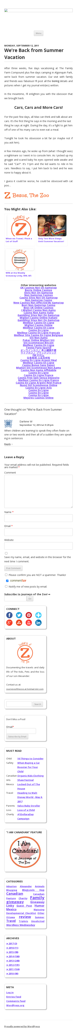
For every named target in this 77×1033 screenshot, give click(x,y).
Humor (39, 906)
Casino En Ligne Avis (38, 387)
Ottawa (10, 917)
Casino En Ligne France (38, 375)
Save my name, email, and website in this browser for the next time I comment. (37, 559)
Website (9, 540)
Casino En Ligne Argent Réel (38, 360)
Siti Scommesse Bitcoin (38, 342)
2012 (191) (13, 965)
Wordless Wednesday (20, 925)
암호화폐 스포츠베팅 (38, 357)
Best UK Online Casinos (38, 307)
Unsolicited (37, 921)
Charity (23, 898)
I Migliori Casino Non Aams (38, 310)
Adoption (11, 886)
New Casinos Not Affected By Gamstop (38, 302)
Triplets (23, 921)
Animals (39, 886)
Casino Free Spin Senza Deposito (38, 377)
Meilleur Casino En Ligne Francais (38, 332)
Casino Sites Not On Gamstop (39, 297)
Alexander (26, 886)
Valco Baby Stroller (28, 805)
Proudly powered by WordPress (22, 1026)
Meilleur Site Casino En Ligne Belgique (38, 335)
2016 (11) (12, 947)
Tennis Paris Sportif (38, 347)
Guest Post (24, 905)
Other (40, 913)
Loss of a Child (26, 810)
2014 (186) (13, 956)
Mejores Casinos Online (38, 397)
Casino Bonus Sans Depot (38, 365)
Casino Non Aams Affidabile (38, 370)
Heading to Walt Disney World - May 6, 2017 (30, 797)
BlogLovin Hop (33, 890)
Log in (10, 992)
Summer (39, 917)
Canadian (14, 893)
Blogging (11, 890)
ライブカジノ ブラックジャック (38, 352)
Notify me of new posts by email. (28, 586)
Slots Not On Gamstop (38, 292)
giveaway (15, 901)
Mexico (11, 909)
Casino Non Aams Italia (39, 312)
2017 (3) (11, 943)
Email (8, 526)
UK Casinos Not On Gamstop (38, 287)
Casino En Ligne (38, 330)
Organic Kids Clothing (30, 775)
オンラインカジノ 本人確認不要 (38, 350)
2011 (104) (13, 969)
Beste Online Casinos (38, 290)
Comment (10, 472)
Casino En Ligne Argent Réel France (38, 382)
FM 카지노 (38, 355)
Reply (7, 444)
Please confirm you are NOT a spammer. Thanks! (37, 575)
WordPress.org (15, 1005)
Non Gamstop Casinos (38, 295)
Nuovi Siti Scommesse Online (38, 385)
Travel (11, 921)
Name (9, 512)
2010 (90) (12, 973)
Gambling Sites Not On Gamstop (38, 315)
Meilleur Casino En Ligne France (38, 380)
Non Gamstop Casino (38, 300)
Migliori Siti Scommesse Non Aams (38, 367)
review (25, 916)
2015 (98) (12, 952)
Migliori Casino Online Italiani (38, 317)
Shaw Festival (25, 780)
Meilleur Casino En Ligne (38, 322)
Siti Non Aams (39, 337)
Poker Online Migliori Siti (38, 340)
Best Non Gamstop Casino (38, 305)
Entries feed (13, 996)
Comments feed (15, 1001)
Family (37, 897)
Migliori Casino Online (38, 325)
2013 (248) (13, 960)
